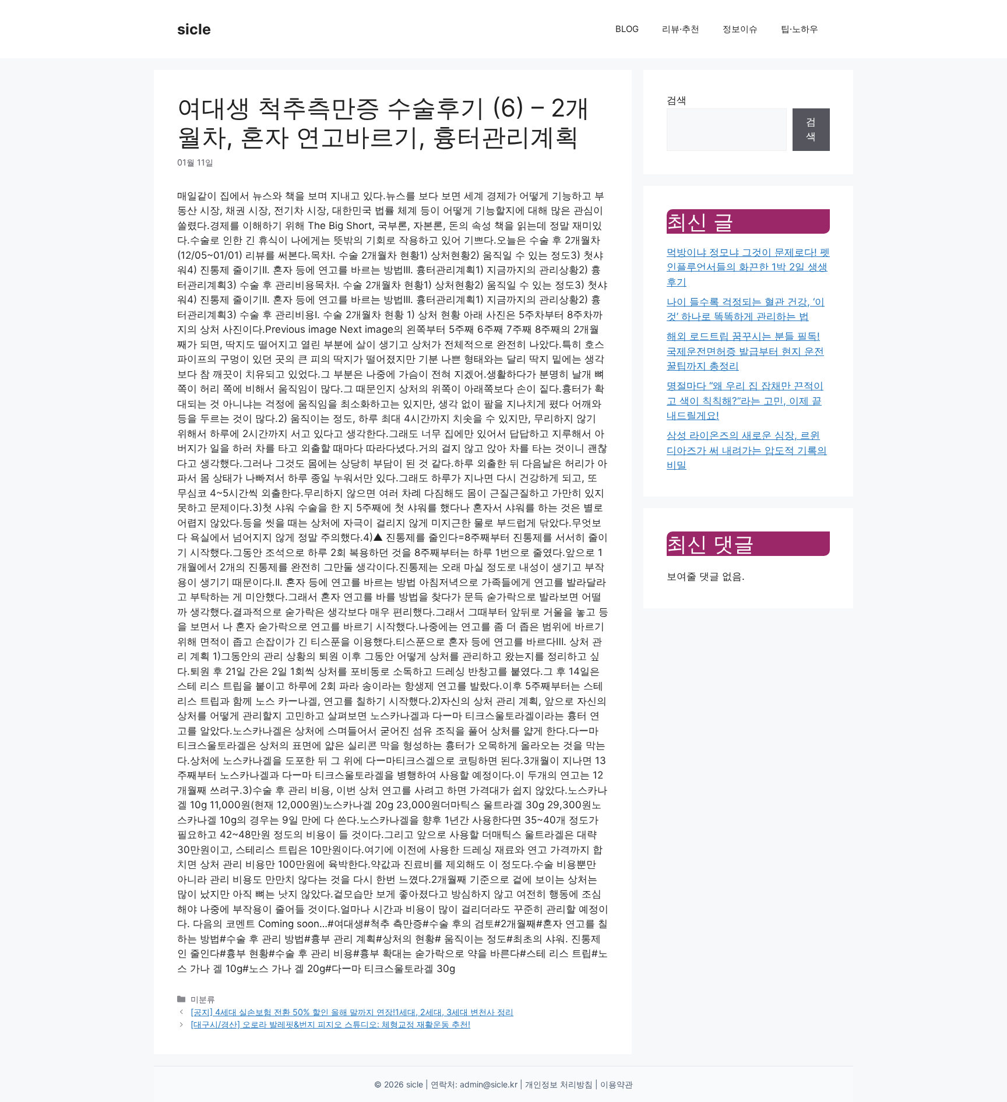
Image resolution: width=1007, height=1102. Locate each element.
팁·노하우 (799, 28)
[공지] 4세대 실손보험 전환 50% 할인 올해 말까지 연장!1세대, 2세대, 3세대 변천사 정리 (352, 1012)
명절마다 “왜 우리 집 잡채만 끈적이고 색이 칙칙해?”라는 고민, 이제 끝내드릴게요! (745, 400)
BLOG (627, 28)
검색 (676, 100)
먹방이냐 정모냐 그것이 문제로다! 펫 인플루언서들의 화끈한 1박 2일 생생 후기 (748, 267)
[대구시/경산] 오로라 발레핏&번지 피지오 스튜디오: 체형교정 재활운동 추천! (330, 1024)
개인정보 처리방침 (559, 1084)
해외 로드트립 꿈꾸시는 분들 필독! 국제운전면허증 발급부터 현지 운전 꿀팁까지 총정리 (745, 351)
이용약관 (616, 1084)
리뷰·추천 (680, 28)
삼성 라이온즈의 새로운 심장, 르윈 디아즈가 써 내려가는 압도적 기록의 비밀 (747, 450)
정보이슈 (740, 28)
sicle (194, 29)
